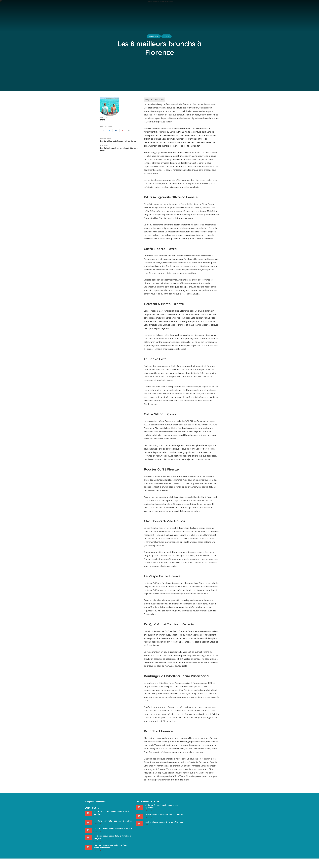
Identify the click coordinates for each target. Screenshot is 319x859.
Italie (166, 36)
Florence (153, 36)
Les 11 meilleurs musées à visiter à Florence (112, 828)
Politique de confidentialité (95, 801)
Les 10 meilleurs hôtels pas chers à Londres (112, 821)
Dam (102, 120)
